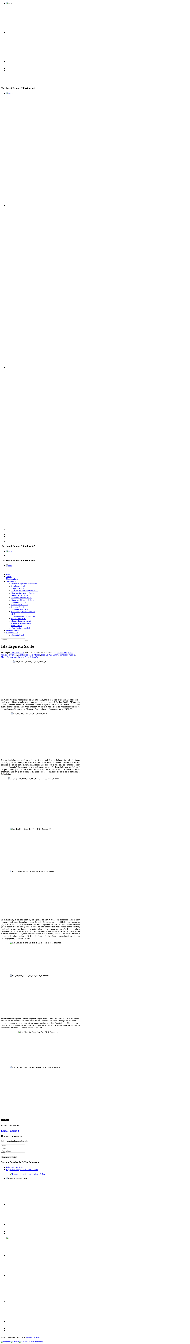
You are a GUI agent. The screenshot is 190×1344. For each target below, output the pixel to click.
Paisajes (72, 655)
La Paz (49, 655)
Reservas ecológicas (15, 657)
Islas (43, 655)
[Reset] (26, 640)
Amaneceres (62, 652)
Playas (3, 657)
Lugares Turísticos (60, 655)
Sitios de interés (31, 657)
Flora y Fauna (34, 655)
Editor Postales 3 (17, 652)
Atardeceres (23, 655)
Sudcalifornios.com (33, 1337)
